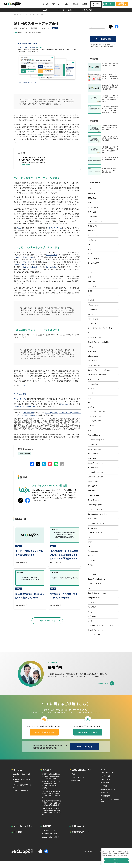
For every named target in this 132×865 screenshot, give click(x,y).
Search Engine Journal (97, 593)
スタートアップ (93, 379)
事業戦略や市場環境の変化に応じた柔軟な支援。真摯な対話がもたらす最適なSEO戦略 (51, 776)
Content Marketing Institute (99, 370)
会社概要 (17, 831)
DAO (89, 588)
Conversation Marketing (97, 514)
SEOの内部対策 (104, 783)
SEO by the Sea (94, 634)
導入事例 (47, 769)
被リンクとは (104, 792)
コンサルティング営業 (48, 830)
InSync (26, 267)
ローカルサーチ (93, 602)
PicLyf (19, 228)
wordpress (92, 240)
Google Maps (93, 207)
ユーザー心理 (93, 216)
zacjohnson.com (94, 449)
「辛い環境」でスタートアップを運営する (32, 162)
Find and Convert (94, 435)
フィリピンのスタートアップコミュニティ (32, 160)
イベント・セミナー (64, 4)
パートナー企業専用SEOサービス (22, 786)
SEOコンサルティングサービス (27, 47)
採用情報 (84, 4)
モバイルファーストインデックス (100, 328)
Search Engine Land (95, 630)
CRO (89, 295)
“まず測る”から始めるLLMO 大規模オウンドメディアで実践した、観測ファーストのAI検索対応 (51, 794)
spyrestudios (93, 384)
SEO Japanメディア (95, 4)
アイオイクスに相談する (44, 732)
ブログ (45, 10)
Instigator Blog (94, 597)
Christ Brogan (93, 500)
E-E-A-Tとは (104, 786)
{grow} (90, 346)
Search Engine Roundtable (98, 342)
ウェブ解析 (92, 574)
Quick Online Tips (95, 509)
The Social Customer (96, 472)
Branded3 (91, 393)
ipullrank (91, 193)
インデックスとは (105, 779)
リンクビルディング (95, 221)
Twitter (91, 565)
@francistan (65, 404)
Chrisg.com (92, 528)
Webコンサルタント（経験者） (51, 834)
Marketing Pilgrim (95, 504)
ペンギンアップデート (96, 421)
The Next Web (28, 412)
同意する (116, 862)
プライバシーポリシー (89, 851)
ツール (90, 254)
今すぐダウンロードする (87, 732)
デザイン (91, 202)
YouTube (91, 281)
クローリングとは (105, 776)
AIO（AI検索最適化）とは (107, 789)
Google (90, 611)
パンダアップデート (95, 416)
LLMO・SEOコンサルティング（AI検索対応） (22, 780)
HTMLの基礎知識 (105, 796)
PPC (89, 569)
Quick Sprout (93, 560)
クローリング (93, 323)
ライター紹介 (26, 164)
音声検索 (91, 300)
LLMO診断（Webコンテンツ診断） (22, 775)
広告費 (90, 291)
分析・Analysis (93, 258)
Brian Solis (92, 542)
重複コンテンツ (93, 518)
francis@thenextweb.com (25, 406)
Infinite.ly (34, 267)
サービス (45, 4)
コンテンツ (92, 407)
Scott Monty (92, 351)
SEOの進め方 (93, 198)
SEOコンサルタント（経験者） (51, 837)
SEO (89, 402)
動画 (89, 277)
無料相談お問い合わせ (122, 4)
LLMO (90, 188)
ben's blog (92, 458)
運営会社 (75, 4)
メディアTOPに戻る (47, 620)
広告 (89, 430)
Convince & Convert (95, 477)
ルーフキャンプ (51, 254)
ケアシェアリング (28, 262)
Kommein (91, 490)
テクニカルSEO (93, 263)
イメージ (22, 385)
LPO (89, 546)
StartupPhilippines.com (24, 257)
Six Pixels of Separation (97, 374)
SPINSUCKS (92, 486)
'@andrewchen (94, 305)
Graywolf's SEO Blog (96, 523)
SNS (89, 398)
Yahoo (90, 556)
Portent (91, 388)
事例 (53, 4)
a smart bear (93, 453)
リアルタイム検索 (94, 583)
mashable (92, 314)
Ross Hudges (93, 319)
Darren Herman (94, 365)
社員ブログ (86, 10)
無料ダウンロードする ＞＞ (27, 83)
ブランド (91, 425)
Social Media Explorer (96, 579)
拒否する (116, 859)
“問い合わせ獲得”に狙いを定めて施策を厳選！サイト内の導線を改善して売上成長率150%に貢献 (51, 811)
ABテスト (91, 230)
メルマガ (91, 249)
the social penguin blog (97, 439)
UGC (89, 267)
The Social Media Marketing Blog (101, 625)
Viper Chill (92, 607)
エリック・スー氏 (55, 228)
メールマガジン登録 (103, 39)
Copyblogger (93, 551)
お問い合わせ (78, 826)
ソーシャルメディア (95, 532)
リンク (90, 621)
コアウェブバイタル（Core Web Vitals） (109, 800)
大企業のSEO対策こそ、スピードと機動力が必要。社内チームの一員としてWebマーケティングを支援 (51, 785)
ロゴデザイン (93, 226)
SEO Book (92, 616)
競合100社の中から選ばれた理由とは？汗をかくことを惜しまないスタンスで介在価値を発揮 (51, 803)
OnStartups (92, 444)
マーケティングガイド (66, 10)
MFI (89, 244)
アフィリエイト (93, 212)
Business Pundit (94, 467)
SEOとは (103, 769)
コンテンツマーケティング (97, 411)
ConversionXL (93, 309)
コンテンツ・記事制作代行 (20, 790)
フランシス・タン (20, 399)
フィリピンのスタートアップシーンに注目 (32, 157)
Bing (89, 537)
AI (88, 333)
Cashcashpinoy (51, 267)
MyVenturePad (93, 481)
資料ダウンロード (108, 4)
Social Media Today (95, 463)
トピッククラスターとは (107, 773)
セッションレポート (95, 337)
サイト (90, 272)
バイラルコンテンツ (95, 286)
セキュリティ (93, 235)
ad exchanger (93, 356)
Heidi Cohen (92, 360)
